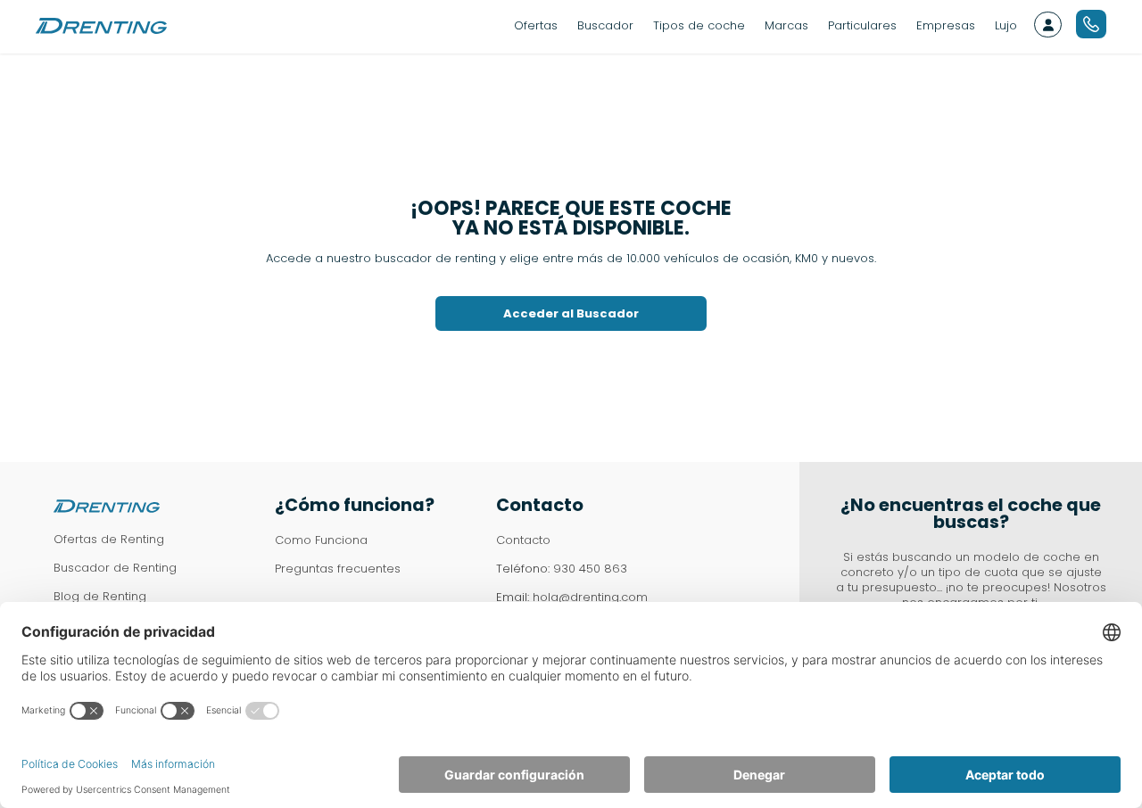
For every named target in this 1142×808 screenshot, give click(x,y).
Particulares (862, 25)
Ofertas (536, 25)
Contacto (523, 540)
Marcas (786, 25)
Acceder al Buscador (571, 313)
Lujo (1006, 25)
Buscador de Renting (115, 567)
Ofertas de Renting (109, 539)
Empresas (945, 25)
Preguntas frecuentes (338, 568)
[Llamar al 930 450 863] (1091, 24)
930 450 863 (590, 568)
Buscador (605, 25)
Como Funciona (321, 540)
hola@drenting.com (590, 597)
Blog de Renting (100, 596)
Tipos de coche (699, 25)
